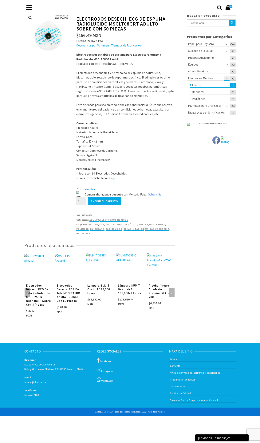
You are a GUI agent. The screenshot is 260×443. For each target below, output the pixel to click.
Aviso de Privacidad (156, 411)
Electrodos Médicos (114, 219)
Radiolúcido (114, 229)
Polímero (82, 229)
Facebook (105, 361)
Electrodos (113, 224)
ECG (101, 224)
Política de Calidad (180, 393)
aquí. (114, 178)
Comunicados (177, 386)
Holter (143, 224)
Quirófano (97, 229)
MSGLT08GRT (157, 224)
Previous (27, 292)
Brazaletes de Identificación (206, 112)
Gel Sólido (130, 224)
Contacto (175, 366)
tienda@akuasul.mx (35, 382)
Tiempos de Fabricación (126, 45)
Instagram (107, 371)
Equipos (193, 64)
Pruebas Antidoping (201, 57)
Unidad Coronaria (157, 229)
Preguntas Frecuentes (182, 379)
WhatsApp (107, 380)
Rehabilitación (134, 229)
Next (172, 292)
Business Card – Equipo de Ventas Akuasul (194, 400)
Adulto (94, 219)
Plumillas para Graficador (204, 105)
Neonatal (198, 92)
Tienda (174, 359)
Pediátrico (198, 99)
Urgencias (83, 233)
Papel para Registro (201, 44)
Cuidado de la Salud (200, 51)
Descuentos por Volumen (92, 45)
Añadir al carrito (104, 201)
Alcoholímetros (198, 71)
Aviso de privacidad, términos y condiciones (195, 372)
